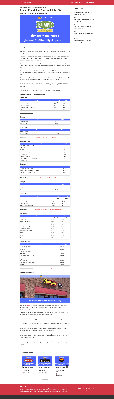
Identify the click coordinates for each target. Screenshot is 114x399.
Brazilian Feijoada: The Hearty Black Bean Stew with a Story (83, 34)
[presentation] (29, 361)
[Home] (20, 7)
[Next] (67, 366)
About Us (79, 388)
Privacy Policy (91, 388)
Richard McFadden (28, 13)
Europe (76, 2)
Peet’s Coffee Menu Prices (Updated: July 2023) (44, 369)
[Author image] (21, 13)
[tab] (42, 379)
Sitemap (92, 390)
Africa (86, 2)
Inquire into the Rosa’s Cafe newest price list (45, 268)
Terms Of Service (85, 390)
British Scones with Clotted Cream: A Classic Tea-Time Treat (83, 13)
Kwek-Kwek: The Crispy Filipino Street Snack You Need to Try (83, 27)
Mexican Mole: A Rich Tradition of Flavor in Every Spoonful (84, 20)
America (81, 2)
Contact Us (84, 388)
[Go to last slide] (23, 366)
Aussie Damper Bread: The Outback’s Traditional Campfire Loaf (82, 41)
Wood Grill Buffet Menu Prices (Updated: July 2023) (60, 370)
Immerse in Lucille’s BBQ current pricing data (45, 137)
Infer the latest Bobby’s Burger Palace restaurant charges (48, 209)
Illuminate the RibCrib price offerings (43, 113)
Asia (72, 2)
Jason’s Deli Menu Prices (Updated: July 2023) (28, 369)
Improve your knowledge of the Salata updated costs (47, 177)
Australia (91, 2)
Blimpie (29, 305)
